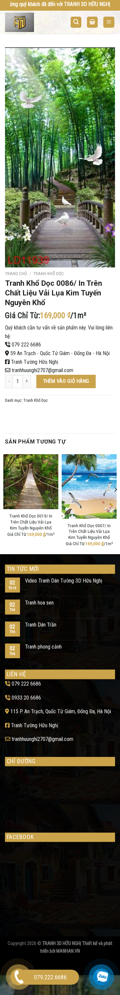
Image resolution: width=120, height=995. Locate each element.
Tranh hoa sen (39, 603)
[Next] (115, 503)
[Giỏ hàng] (92, 22)
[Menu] (108, 22)
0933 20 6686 (26, 698)
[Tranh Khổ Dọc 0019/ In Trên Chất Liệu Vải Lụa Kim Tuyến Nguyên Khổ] (30, 481)
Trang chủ (16, 273)
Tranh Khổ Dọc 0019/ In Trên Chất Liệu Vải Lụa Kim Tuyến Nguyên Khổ (30, 521)
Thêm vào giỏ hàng (66, 381)
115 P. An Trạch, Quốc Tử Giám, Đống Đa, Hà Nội (60, 711)
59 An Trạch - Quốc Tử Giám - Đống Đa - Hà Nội (60, 353)
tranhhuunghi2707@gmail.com (42, 370)
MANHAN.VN (68, 951)
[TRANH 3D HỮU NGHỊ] (31, 22)
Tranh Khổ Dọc (48, 273)
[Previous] (4, 503)
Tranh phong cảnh (43, 647)
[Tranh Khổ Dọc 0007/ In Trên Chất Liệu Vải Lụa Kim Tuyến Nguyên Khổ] (89, 486)
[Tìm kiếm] (76, 22)
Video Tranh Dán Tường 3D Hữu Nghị (63, 581)
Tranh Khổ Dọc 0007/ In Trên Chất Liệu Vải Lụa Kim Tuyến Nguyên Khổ (89, 531)
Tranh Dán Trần (40, 625)
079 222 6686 (26, 344)
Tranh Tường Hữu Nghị (34, 362)
